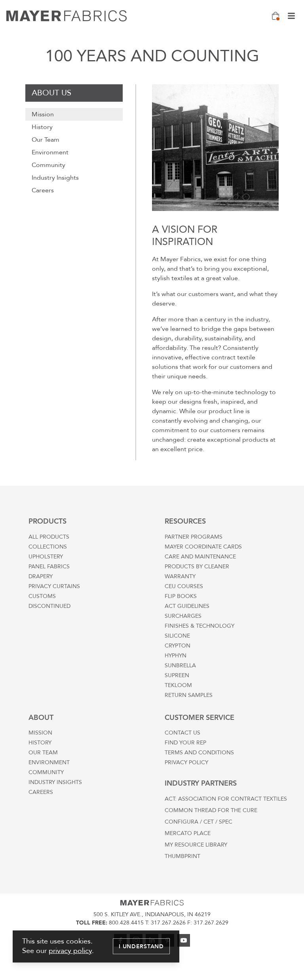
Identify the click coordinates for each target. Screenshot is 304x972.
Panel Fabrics (49, 566)
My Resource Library (196, 845)
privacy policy (70, 951)
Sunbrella (180, 665)
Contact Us (182, 733)
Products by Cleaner (197, 566)
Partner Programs (193, 537)
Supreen (177, 675)
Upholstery (45, 556)
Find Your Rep (185, 742)
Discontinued (49, 606)
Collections (47, 547)
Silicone (177, 636)
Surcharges (183, 616)
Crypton (177, 645)
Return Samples (189, 695)
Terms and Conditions (199, 752)
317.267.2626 (168, 922)
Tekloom (178, 685)
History (42, 127)
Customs (42, 596)
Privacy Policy (186, 762)
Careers (43, 190)
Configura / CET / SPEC (198, 822)
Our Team (45, 139)
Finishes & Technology (199, 626)
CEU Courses (184, 586)
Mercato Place (188, 833)
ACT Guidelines (187, 606)
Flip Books (181, 596)
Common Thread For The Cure (211, 810)
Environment (50, 152)
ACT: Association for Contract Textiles (226, 799)
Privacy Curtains (54, 586)
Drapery (40, 576)
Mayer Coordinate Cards (203, 547)
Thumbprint (182, 856)
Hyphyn (175, 655)
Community (48, 165)
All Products (48, 537)
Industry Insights (55, 177)
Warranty (180, 576)
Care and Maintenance (200, 556)
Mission (43, 114)
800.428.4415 (126, 922)
